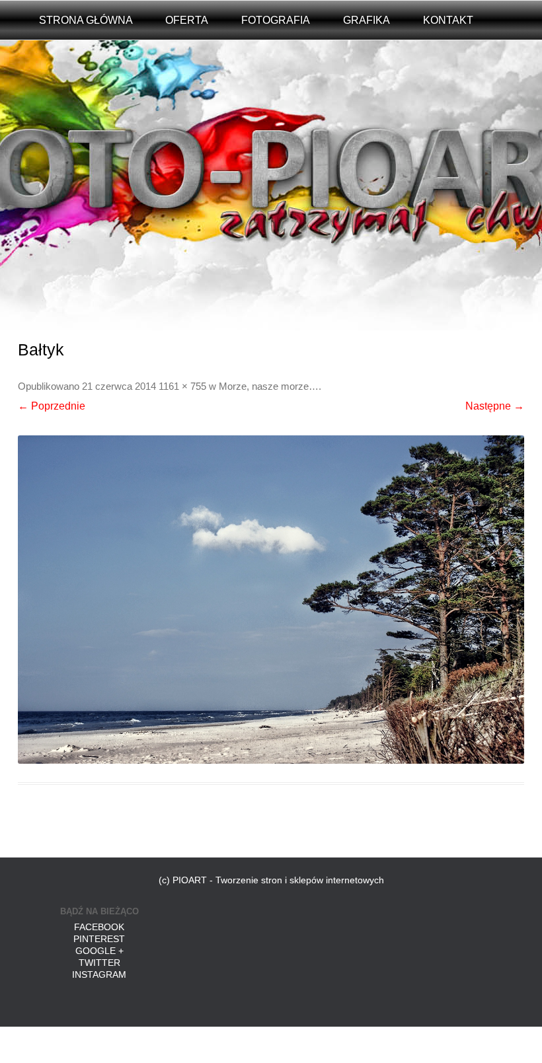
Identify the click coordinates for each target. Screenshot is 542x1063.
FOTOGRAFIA (275, 20)
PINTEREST (99, 939)
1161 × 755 (182, 386)
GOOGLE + (99, 950)
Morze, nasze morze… (269, 386)
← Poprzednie (51, 406)
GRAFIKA (366, 20)
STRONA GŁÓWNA (86, 20)
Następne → (494, 406)
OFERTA (186, 20)
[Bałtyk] (270, 599)
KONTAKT (448, 20)
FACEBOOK (99, 927)
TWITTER (99, 962)
